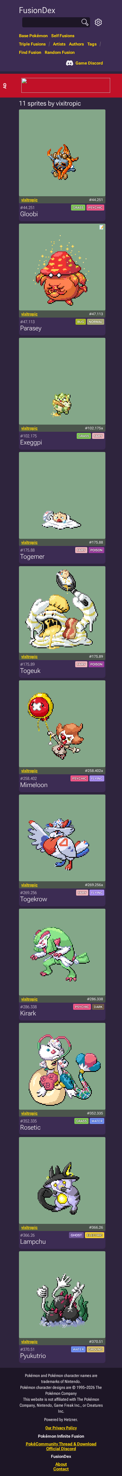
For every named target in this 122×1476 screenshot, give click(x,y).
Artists (59, 44)
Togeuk (30, 670)
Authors (76, 44)
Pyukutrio (33, 1355)
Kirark (28, 1013)
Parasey (30, 328)
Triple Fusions (32, 44)
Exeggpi (31, 442)
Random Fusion (60, 52)
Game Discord (89, 63)
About (61, 1464)
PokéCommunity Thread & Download (61, 1444)
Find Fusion (30, 52)
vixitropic (29, 199)
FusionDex (37, 10)
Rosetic (30, 1127)
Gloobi (29, 214)
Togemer (32, 556)
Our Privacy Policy (61, 1427)
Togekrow (33, 899)
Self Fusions (62, 35)
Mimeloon (34, 785)
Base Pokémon (33, 35)
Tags (92, 44)
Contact (61, 1468)
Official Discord (61, 1448)
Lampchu (33, 1241)
